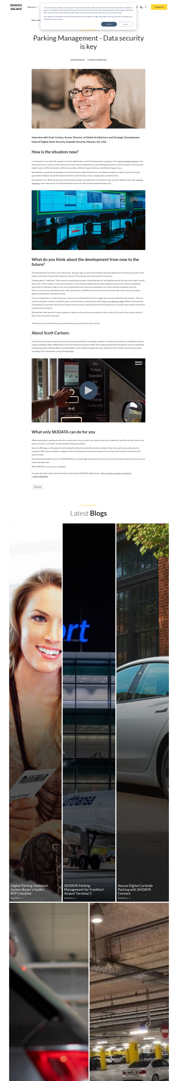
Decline (125, 24)
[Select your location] (136, 7)
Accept (109, 24)
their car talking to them (113, 301)
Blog (33, 20)
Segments (31, 7)
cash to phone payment (128, 161)
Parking (40, 20)
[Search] (145, 7)
